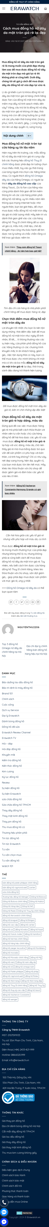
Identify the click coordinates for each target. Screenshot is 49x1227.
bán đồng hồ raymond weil (15, 887)
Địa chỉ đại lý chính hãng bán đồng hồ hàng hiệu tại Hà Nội (36, 650)
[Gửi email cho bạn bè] (27, 602)
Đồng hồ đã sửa (10, 726)
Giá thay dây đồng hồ (14, 1142)
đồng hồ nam (9, 962)
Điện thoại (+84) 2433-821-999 (18, 1049)
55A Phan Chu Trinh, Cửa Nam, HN (21, 1082)
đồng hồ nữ (8, 967)
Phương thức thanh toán (15, 1191)
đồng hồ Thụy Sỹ (37, 985)
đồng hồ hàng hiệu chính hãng (16, 943)
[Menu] (4, 8)
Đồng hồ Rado (9, 911)
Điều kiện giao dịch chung (16, 1169)
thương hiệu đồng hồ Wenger (15, 897)
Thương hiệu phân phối (14, 832)
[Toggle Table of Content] (28, 135)
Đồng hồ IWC (28, 906)
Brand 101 (7, 693)
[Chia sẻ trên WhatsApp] (10, 602)
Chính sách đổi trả (12, 1185)
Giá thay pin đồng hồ (13, 1120)
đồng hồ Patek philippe (13, 971)
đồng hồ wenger (10, 999)
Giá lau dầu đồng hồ (13, 1136)
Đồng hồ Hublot (37, 901)
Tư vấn (6, 849)
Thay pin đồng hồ (11, 821)
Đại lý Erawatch (10, 715)
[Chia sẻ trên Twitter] (21, 602)
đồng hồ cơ (8, 929)
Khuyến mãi (8, 754)
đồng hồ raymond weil (13, 976)
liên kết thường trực (28, 616)
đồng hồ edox (21, 929)
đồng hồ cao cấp (10, 925)
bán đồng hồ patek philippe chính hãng (20, 883)
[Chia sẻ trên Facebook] (16, 602)
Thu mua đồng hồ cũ (13, 827)
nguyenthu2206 (36, 41)
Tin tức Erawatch (11, 843)
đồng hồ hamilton (33, 934)
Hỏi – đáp (7, 743)
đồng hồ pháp (32, 971)
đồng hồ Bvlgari (27, 920)
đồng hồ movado (10, 952)
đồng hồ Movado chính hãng (15, 957)
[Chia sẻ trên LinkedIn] (38, 602)
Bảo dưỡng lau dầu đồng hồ (17, 682)
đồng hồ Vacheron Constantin (16, 994)
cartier (32, 887)
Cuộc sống (8, 704)
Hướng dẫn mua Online (15, 1201)
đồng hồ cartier (27, 925)
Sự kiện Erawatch (11, 793)
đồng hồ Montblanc (36, 948)
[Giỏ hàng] (45, 8)
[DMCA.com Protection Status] (24, 1212)
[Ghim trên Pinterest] (32, 602)
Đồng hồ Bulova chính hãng (15, 901)
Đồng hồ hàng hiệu (11, 906)
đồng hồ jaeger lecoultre (14, 948)
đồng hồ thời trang (11, 981)
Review (6, 782)
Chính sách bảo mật (13, 1180)
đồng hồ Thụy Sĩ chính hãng (15, 985)
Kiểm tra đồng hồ (11, 760)
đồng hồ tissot (33, 990)
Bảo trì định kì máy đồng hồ (17, 687)
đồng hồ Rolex (31, 976)
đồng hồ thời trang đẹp (32, 981)
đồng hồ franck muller (12, 934)
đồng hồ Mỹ (36, 957)
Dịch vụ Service (10, 710)
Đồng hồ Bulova (38, 897)
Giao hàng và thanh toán (15, 1196)
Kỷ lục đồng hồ (10, 776)
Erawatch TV (9, 738)
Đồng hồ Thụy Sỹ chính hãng (31, 911)
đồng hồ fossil (36, 929)
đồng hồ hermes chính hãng (15, 939)
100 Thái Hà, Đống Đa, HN (16, 1077)
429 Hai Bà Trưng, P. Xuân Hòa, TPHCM (23, 1088)
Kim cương (8, 771)
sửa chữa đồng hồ (12, 799)
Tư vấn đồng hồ (24, 24)
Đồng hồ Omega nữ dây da (22, 587)
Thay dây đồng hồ (12, 810)
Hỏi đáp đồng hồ (11, 749)
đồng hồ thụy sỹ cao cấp (14, 990)
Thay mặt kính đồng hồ (15, 815)
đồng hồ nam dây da (26, 962)
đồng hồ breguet (10, 920)
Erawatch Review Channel (16, 732)
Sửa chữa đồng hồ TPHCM (16, 804)
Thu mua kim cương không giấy (19, 1152)
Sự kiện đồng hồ (10, 788)
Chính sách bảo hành (13, 1175)
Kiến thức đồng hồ (12, 765)
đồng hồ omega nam (24, 967)
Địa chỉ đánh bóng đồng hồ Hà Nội (21, 1126)
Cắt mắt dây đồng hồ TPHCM (18, 1131)
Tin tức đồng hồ (10, 838)
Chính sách (8, 699)
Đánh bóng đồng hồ (13, 721)
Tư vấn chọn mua (11, 854)
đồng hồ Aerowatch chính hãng (17, 915)
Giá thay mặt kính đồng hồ (16, 1147)
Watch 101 (7, 866)
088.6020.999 (18, 1054)
